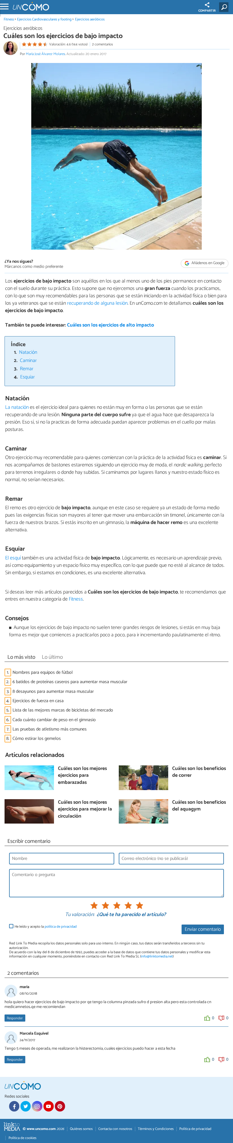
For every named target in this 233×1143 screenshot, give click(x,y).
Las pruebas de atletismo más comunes (50, 729)
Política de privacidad (195, 1129)
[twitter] (25, 1106)
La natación (17, 407)
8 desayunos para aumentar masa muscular (53, 691)
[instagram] (37, 1106)
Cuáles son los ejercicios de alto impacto (110, 325)
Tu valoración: (79, 915)
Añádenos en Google (207, 263)
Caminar (28, 361)
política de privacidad (61, 927)
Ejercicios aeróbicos (90, 19)
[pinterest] (60, 1106)
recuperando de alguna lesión (97, 303)
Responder (15, 1018)
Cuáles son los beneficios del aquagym (199, 806)
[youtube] (48, 1106)
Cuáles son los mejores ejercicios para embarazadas (82, 775)
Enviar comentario (203, 929)
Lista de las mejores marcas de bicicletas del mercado (63, 710)
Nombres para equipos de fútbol (43, 672)
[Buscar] (224, 7)
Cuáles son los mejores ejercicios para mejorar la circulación (85, 809)
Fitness (9, 19)
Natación (28, 352)
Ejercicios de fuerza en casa (38, 701)
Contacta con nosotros (115, 1129)
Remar (26, 369)
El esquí (13, 558)
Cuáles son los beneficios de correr (199, 772)
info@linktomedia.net (157, 956)
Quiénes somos (81, 1129)
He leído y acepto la (45, 927)
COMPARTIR (207, 10)
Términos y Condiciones (156, 1129)
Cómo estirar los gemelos (37, 738)
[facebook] (14, 1106)
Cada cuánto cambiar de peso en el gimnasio (54, 720)
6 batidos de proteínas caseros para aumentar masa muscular (70, 682)
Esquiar (27, 377)
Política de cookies (22, 1138)
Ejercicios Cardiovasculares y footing (44, 19)
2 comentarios (102, 44)
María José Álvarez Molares (45, 54)
